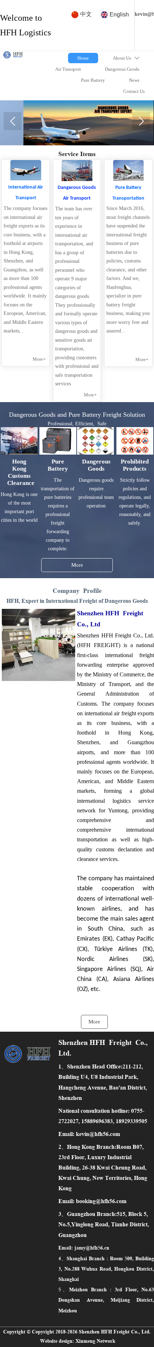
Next (141, 121)
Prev (12, 121)
